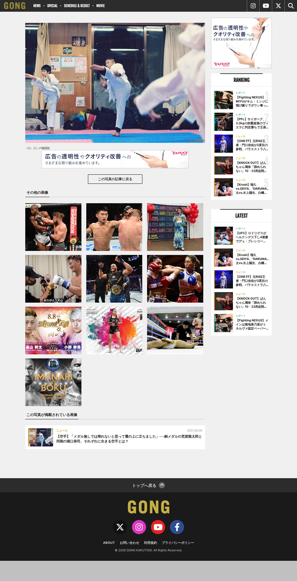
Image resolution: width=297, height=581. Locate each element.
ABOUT (109, 543)
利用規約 (150, 543)
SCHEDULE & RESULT (77, 6)
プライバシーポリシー (178, 543)
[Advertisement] (241, 405)
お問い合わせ (129, 543)
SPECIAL (52, 6)
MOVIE (100, 6)
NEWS (37, 6)
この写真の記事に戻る (115, 179)
